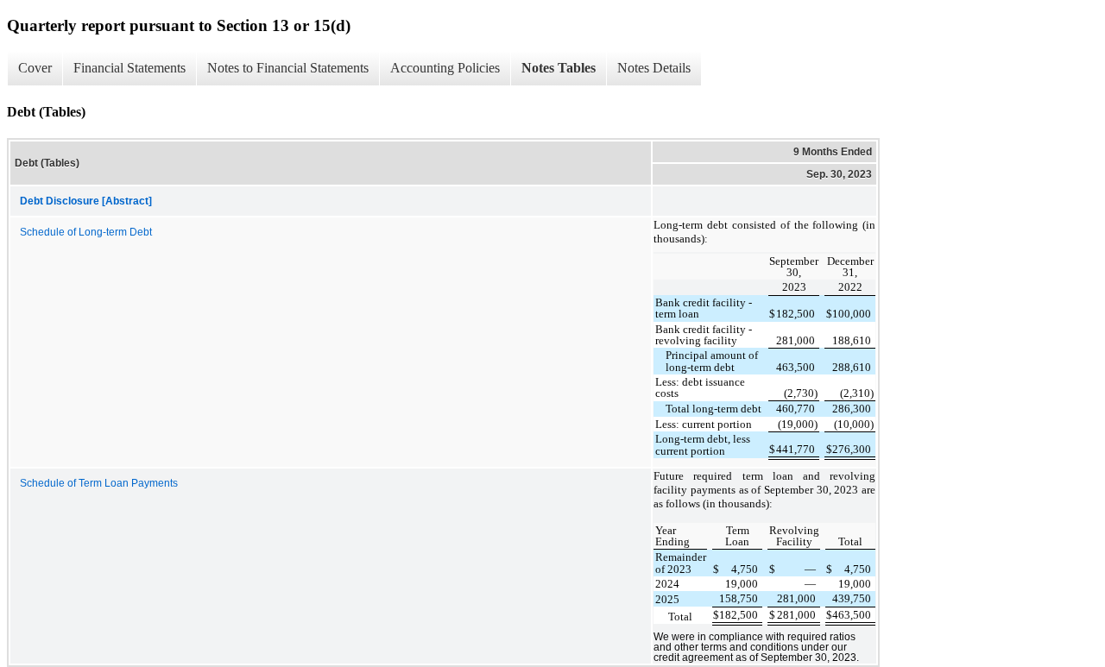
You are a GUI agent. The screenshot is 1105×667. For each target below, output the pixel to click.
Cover (35, 67)
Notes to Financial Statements (288, 67)
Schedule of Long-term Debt (86, 232)
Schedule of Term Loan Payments (99, 483)
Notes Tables (558, 67)
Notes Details (654, 67)
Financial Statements (129, 67)
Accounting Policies (445, 67)
